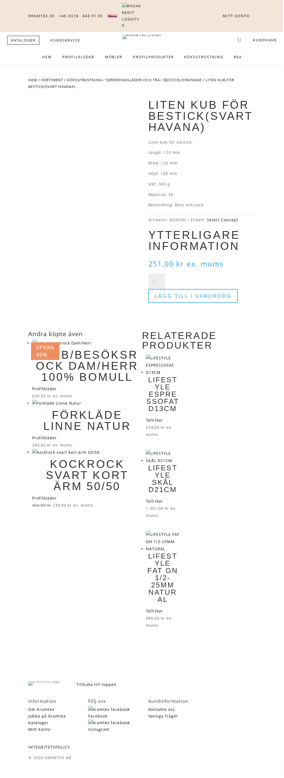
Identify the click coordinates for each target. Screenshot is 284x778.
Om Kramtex (41, 709)
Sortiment (52, 79)
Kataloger (38, 722)
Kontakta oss (161, 709)
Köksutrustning (84, 79)
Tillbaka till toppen (96, 684)
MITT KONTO (236, 15)
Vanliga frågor (163, 716)
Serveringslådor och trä (133, 79)
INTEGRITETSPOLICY (49, 747)
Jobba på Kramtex (47, 716)
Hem (32, 79)
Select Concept (222, 219)
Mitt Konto (39, 729)
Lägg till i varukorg (193, 296)
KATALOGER (23, 40)
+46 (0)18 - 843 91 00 (81, 15)
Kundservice (65, 40)
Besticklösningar (182, 79)
